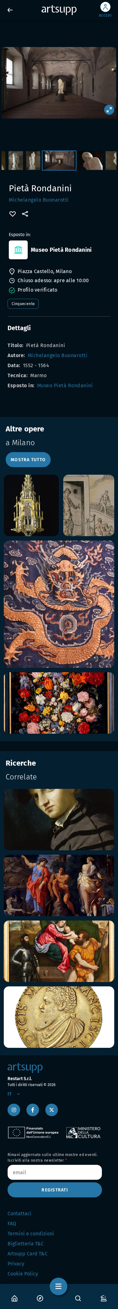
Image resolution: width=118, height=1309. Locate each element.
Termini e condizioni (31, 1234)
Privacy (16, 1264)
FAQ (12, 1224)
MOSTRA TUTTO (28, 459)
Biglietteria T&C (26, 1244)
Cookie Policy (23, 1274)
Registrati (55, 1190)
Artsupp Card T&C (28, 1254)
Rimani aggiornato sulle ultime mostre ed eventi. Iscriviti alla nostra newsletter (53, 1158)
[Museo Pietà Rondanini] (18, 249)
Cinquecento (23, 304)
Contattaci (19, 1214)
